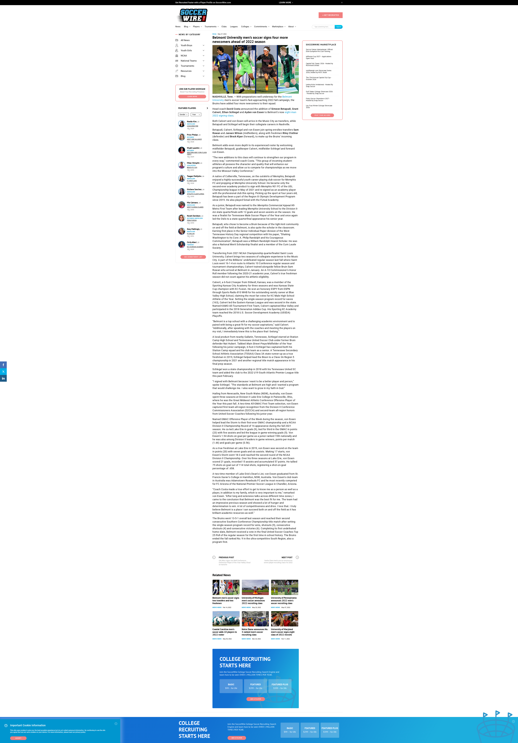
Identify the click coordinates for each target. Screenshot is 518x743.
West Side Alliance (194, 139)
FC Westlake (192, 181)
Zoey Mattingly (193, 229)
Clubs (224, 26)
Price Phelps (192, 134)
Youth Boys (186, 45)
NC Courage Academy (195, 247)
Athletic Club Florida (195, 194)
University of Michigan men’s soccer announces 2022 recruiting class (253, 600)
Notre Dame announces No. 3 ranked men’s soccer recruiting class (255, 632)
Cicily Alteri (192, 242)
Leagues (234, 26)
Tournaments (211, 26)
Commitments (260, 26)
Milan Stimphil (193, 163)
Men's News (216, 607)
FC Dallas (191, 233)
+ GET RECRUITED (330, 15)
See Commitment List (193, 257)
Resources (186, 71)
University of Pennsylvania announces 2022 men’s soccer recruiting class (284, 600)
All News (185, 40)
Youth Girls (186, 50)
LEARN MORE (285, 2)
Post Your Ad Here (322, 115)
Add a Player (255, 699)
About (291, 26)
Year (194, 114)
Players (196, 26)
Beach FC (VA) (192, 167)
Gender (182, 114)
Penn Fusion (192, 220)
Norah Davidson (194, 216)
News (177, 26)
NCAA (184, 55)
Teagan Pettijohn (194, 176)
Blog (186, 26)
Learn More (192, 96)
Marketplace (277, 26)
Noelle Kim (192, 121)
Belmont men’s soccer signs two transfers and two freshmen (225, 600)
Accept (18, 738)
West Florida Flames (195, 207)
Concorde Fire (192, 126)
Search (338, 27)
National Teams (189, 60)
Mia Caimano (192, 202)
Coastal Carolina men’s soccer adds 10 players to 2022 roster (224, 632)
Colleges (245, 26)
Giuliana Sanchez (194, 189)
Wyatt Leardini (193, 148)
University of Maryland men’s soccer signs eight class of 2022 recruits (282, 632)
